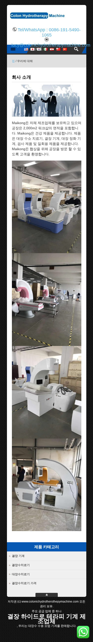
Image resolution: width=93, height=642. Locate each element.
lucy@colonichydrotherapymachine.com (50, 45)
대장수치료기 (21, 574)
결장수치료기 (21, 565)
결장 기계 (18, 556)
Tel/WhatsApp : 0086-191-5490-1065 (49, 32)
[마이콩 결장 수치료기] (46, 21)
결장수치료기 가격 (24, 583)
